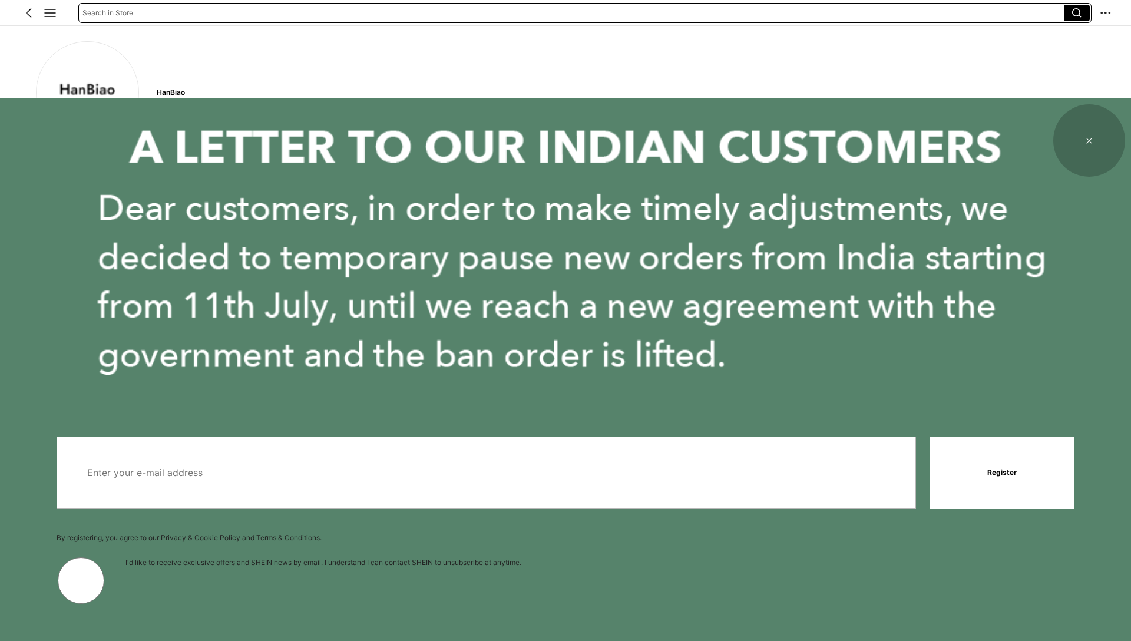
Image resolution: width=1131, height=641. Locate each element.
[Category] (50, 13)
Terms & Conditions (288, 537)
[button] (28, 13)
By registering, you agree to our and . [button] (189, 537)
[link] (87, 92)
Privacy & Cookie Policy (200, 537)
